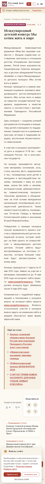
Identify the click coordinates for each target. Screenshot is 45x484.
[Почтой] (29, 411)
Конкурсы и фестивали (21, 19)
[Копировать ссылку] (35, 411)
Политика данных (24, 466)
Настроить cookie (21, 479)
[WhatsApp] (35, 405)
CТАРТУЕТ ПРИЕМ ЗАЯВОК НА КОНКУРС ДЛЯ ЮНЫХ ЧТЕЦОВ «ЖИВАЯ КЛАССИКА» (23, 379)
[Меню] (41, 4)
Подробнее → (37, 10)
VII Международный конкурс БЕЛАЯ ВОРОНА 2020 (22, 366)
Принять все (12, 474)
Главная (7, 19)
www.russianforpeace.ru (20, 281)
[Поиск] (38, 4)
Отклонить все (30, 474)
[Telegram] (29, 405)
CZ (33, 4)
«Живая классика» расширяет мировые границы (20, 355)
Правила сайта (10, 469)
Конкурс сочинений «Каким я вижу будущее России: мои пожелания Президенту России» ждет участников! (22, 341)
